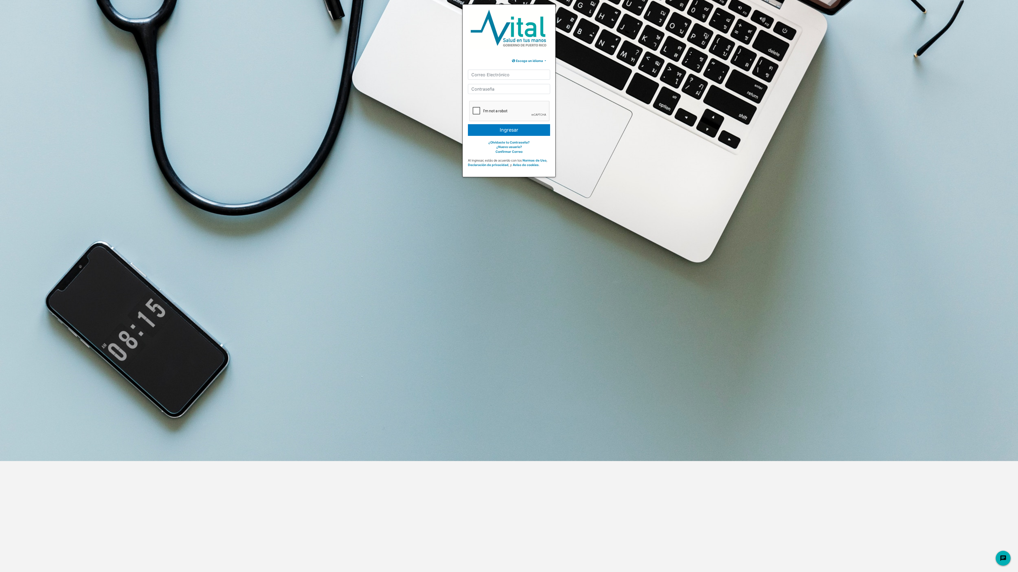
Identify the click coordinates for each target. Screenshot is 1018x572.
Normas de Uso (534, 160)
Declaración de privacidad (488, 165)
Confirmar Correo (509, 152)
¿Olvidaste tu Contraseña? (509, 142)
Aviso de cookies (526, 165)
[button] (529, 61)
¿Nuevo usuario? (509, 147)
